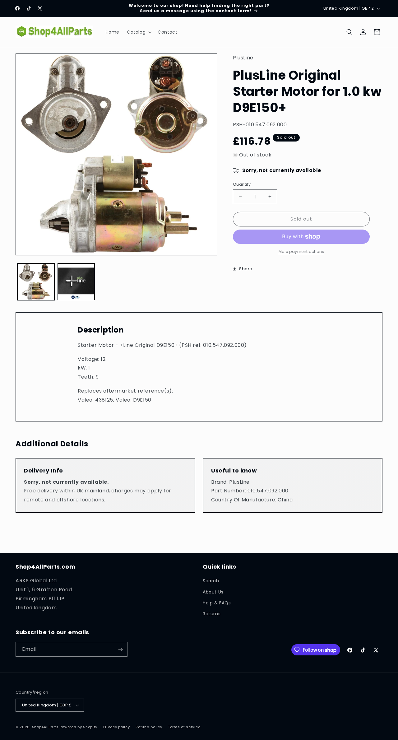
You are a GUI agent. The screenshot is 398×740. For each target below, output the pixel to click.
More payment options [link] (301, 251)
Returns (211, 614)
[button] (138, 32)
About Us (213, 592)
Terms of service (184, 726)
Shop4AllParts (45, 726)
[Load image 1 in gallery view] (35, 281)
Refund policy (149, 726)
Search (211, 581)
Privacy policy (116, 726)
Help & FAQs (217, 602)
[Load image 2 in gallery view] (76, 281)
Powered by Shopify (78, 726)
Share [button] (245, 269)
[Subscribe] (120, 649)
